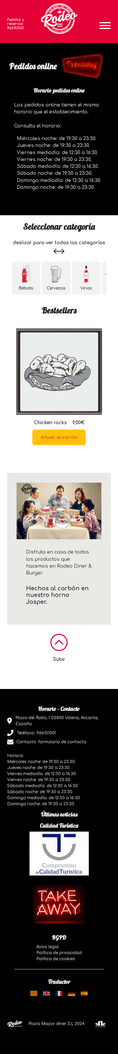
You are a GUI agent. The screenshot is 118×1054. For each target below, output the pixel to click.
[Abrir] (105, 25)
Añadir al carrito (59, 437)
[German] (71, 993)
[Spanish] (84, 993)
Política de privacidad (59, 953)
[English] (46, 993)
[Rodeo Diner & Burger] (59, 18)
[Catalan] (33, 993)
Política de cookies (55, 959)
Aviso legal (47, 947)
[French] (59, 993)
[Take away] (59, 904)
